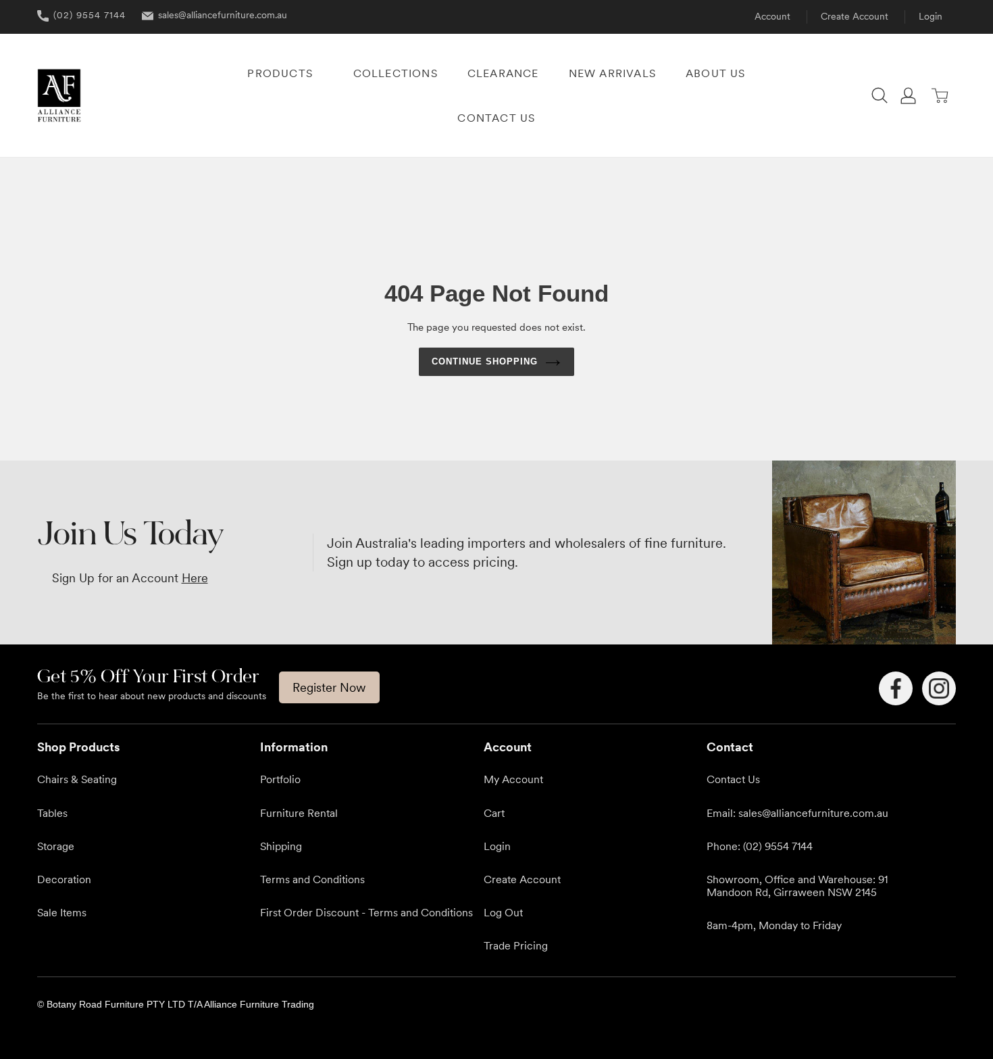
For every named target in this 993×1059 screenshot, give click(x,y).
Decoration (64, 879)
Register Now (329, 687)
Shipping (281, 846)
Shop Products (78, 747)
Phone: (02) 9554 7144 (760, 846)
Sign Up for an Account (130, 578)
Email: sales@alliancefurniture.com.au (797, 813)
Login (930, 16)
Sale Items (61, 912)
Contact (730, 747)
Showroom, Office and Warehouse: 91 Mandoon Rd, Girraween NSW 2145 (797, 885)
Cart (494, 813)
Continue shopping (485, 361)
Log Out (503, 912)
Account (772, 16)
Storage (55, 846)
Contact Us (733, 779)
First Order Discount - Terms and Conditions (366, 912)
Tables (52, 813)
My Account (513, 779)
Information (294, 747)
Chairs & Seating (77, 779)
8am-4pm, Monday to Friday (774, 925)
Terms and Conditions (312, 879)
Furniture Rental (299, 813)
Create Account (854, 16)
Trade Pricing (516, 945)
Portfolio (280, 779)
